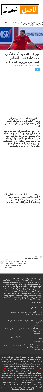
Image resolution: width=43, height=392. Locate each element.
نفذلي (17, 299)
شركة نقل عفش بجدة (19, 384)
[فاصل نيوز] (21, 9)
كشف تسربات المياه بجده (33, 280)
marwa (37, 65)
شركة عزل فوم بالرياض (15, 286)
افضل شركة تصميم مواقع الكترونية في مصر (22, 281)
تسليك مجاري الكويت (15, 295)
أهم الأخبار (31, 23)
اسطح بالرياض (24, 290)
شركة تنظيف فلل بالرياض (33, 279)
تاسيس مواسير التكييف (34, 384)
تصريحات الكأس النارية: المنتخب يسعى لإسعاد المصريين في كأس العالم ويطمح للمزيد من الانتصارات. (16, 263)
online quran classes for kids (31, 382)
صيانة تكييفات (7, 382)
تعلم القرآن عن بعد (29, 380)
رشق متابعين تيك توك (27, 371)
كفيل (21, 299)
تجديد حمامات (16, 297)
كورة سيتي (31, 387)
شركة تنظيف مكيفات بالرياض (15, 279)
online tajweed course (9, 373)
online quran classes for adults (11, 380)
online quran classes (20, 375)
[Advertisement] (21, 94)
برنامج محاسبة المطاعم (9, 282)
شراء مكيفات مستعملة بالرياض (18, 389)
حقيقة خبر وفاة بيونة (31, 257)
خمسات (26, 299)
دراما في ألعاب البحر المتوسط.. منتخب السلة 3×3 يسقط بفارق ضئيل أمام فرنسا (25, 313)
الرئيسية (38, 23)
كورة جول (38, 387)
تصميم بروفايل (6, 384)
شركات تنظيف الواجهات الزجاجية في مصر (24, 293)
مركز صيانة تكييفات (13, 371)
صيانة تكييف (31, 373)
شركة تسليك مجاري (30, 295)
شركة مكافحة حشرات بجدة (32, 284)
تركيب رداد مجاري (27, 297)
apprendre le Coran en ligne (10, 377)
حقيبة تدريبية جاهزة (21, 387)
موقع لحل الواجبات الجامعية (26, 291)
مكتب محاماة (17, 382)
